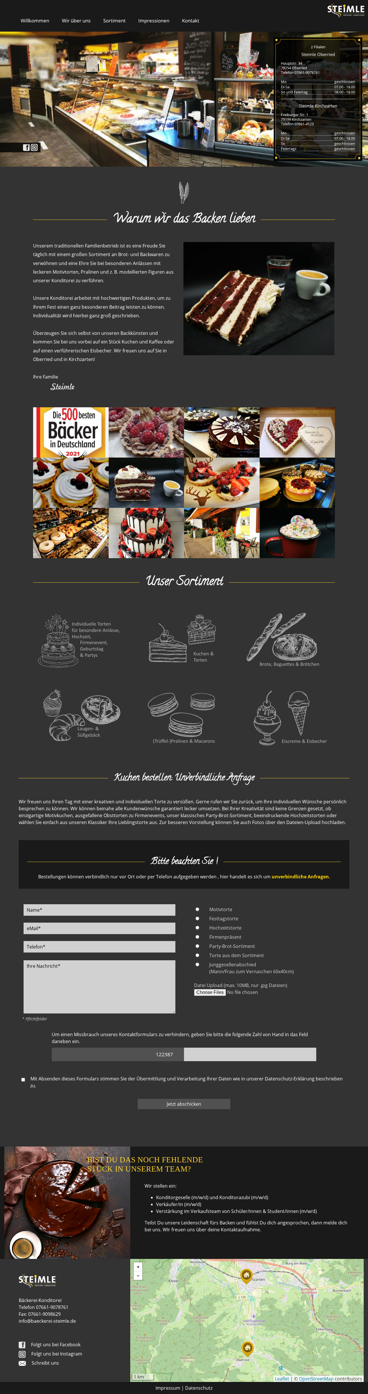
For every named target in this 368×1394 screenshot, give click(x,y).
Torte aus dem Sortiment (236, 955)
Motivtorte (220, 909)
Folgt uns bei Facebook (55, 1344)
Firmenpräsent (225, 937)
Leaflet (282, 1379)
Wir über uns (76, 20)
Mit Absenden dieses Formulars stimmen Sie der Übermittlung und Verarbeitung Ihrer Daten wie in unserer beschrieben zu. (186, 1082)
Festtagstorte (223, 918)
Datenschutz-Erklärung (290, 1079)
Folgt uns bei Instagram (56, 1354)
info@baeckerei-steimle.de (47, 1321)
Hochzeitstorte (225, 928)
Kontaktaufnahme (240, 1229)
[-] (71, 432)
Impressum (168, 1388)
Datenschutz (198, 1388)
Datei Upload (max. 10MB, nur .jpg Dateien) (240, 985)
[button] (247, 1349)
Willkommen (35, 20)
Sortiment (114, 20)
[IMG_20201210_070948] (297, 532)
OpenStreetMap (316, 1379)
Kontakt (190, 20)
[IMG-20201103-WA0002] (222, 432)
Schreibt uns (45, 1363)
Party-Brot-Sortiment (232, 946)
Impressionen (153, 20)
